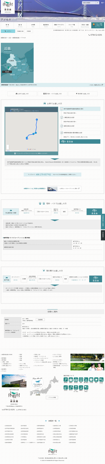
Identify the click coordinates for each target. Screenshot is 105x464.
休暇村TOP (4, 37)
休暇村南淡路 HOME (59, 30)
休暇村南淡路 (16, 37)
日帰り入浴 (68, 30)
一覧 (9, 37)
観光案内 (76, 30)
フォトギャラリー (91, 30)
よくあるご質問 (100, 30)
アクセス (82, 30)
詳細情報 (40, 319)
